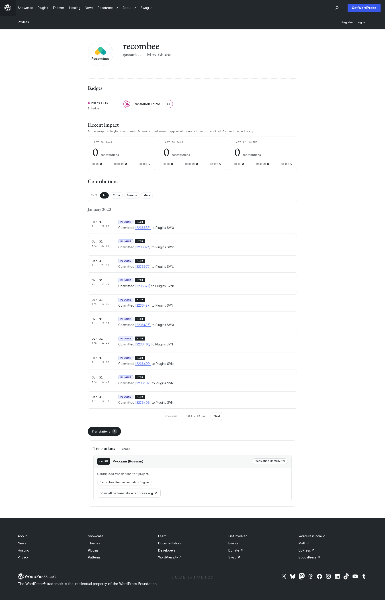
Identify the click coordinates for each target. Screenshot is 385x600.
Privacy (23, 557)
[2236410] (142, 344)
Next (217, 416)
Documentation (169, 543)
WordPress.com (312, 536)
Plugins (93, 550)
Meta (146, 195)
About (22, 536)
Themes (94, 543)
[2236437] (143, 305)
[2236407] (143, 383)
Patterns (94, 557)
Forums (132, 195)
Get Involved (238, 536)
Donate (235, 550)
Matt (304, 543)
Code (116, 195)
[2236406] (143, 402)
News (22, 543)
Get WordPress (364, 8)
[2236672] (143, 266)
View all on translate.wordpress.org (126, 493)
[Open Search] (337, 8)
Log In (361, 22)
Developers (167, 550)
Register (347, 22)
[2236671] (142, 286)
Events (233, 543)
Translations (103, 431)
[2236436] (143, 325)
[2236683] (143, 228)
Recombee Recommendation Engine (124, 482)
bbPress (307, 550)
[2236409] (143, 364)
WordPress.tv (170, 557)
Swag (234, 557)
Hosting (23, 550)
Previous (171, 416)
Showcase (95, 536)
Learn (162, 536)
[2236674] (143, 247)
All (104, 195)
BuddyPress (309, 557)
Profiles (23, 22)
